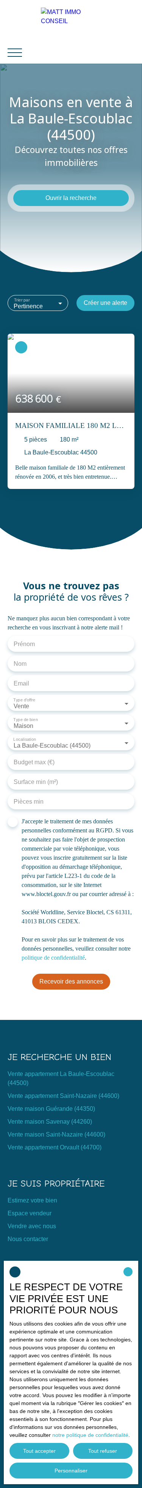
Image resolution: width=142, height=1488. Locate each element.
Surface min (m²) (36, 782)
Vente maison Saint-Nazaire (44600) (56, 1134)
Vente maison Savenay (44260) (50, 1121)
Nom (20, 663)
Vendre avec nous (32, 1226)
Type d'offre (24, 700)
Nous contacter (28, 1239)
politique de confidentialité (53, 957)
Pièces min (29, 801)
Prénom (24, 644)
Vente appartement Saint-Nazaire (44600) (63, 1096)
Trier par (22, 299)
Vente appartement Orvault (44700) (54, 1147)
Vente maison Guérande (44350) (51, 1108)
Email (21, 683)
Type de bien (25, 719)
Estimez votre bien (32, 1200)
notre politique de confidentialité (90, 1435)
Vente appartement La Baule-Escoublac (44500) (61, 1078)
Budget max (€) (34, 762)
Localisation (24, 739)
